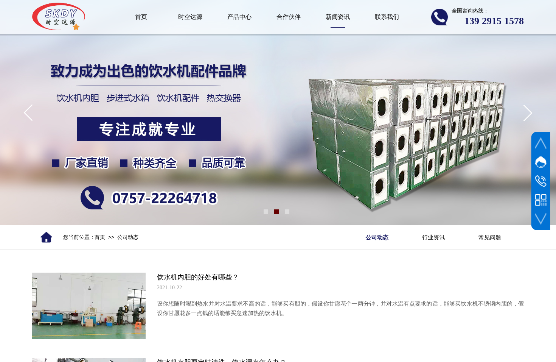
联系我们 (387, 17)
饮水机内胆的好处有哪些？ (198, 277)
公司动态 (127, 237)
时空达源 (190, 17)
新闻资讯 (338, 17)
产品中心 (239, 17)
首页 (100, 237)
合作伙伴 (288, 17)
